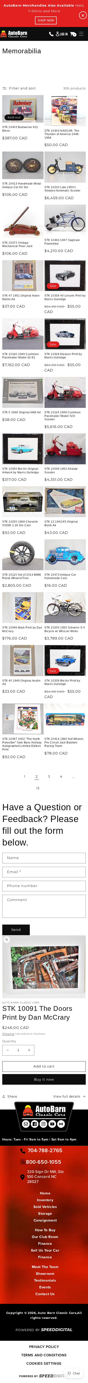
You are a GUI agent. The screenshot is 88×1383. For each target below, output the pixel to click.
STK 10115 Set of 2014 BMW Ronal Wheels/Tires (21, 576)
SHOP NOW (46, 20)
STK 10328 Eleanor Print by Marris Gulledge (63, 356)
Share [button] (12, 1096)
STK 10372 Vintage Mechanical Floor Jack (17, 244)
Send (16, 929)
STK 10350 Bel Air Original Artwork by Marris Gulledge (20, 470)
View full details (66, 1096)
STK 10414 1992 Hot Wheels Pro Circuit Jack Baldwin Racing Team (63, 742)
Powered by (44, 1330)
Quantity (9, 1041)
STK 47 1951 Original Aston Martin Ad (21, 297)
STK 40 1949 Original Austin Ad (21, 682)
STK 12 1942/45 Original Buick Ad (61, 523)
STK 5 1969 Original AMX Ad (21, 412)
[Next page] (50, 788)
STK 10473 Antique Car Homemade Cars (60, 576)
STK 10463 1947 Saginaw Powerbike (62, 241)
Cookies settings (44, 1363)
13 (37, 788)
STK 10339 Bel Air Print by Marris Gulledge (62, 682)
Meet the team (45, 1266)
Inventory (45, 1200)
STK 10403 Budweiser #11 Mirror (20, 129)
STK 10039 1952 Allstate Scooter (61, 470)
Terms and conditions (44, 1355)
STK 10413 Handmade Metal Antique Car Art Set (21, 185)
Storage (45, 1213)
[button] (81, 33)
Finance (45, 1243)
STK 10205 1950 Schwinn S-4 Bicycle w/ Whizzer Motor (64, 629)
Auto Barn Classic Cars (57, 1313)
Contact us (45, 1294)
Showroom (45, 1273)
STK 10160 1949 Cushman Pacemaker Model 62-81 (20, 356)
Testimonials (45, 1280)
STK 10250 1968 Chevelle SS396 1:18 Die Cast (20, 523)
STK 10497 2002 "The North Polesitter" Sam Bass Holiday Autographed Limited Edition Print (22, 744)
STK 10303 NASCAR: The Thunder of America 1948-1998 (61, 134)
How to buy (45, 1230)
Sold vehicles (45, 1206)
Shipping (8, 1033)
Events (45, 1287)
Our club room (45, 1236)
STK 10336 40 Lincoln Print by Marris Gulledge (65, 297)
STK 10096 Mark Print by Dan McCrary (22, 629)
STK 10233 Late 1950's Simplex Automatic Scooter (62, 189)
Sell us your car (45, 1250)
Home (45, 1193)
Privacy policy (44, 1346)
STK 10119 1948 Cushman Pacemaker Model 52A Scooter (62, 416)
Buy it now (44, 1079)
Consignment (45, 1220)
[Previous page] (12, 777)
